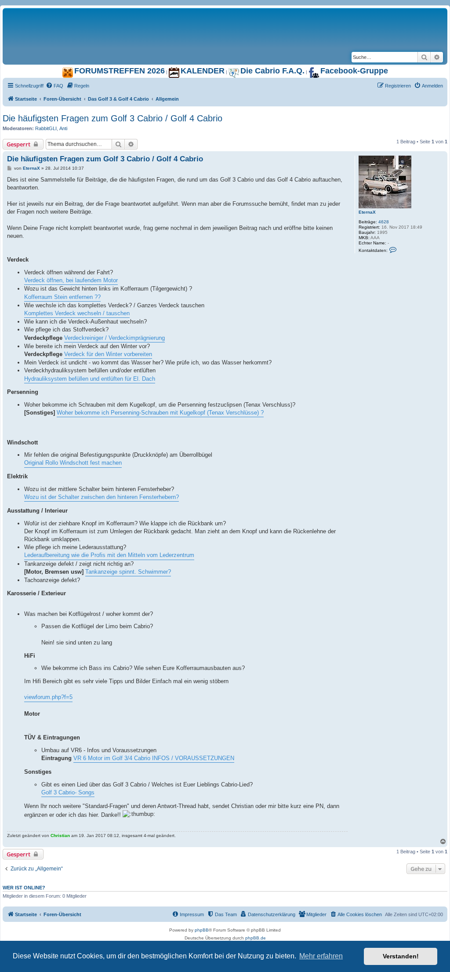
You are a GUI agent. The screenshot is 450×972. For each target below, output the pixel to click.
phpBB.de (255, 938)
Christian (60, 835)
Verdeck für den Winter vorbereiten (108, 354)
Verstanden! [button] (401, 956)
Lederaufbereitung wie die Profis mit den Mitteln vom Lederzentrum (109, 555)
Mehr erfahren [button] (321, 956)
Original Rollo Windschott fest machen (73, 462)
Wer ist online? (24, 887)
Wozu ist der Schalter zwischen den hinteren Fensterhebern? (101, 497)
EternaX (367, 212)
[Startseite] (112, 17)
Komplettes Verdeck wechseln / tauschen (77, 313)
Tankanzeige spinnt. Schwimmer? (128, 571)
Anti (63, 128)
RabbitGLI (46, 128)
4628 (383, 221)
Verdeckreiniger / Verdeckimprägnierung (114, 338)
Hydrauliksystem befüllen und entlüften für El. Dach (89, 378)
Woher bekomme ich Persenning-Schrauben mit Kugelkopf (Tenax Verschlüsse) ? (160, 412)
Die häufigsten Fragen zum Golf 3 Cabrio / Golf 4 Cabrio (112, 118)
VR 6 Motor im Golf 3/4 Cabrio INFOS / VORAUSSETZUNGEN (153, 758)
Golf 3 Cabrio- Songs (67, 792)
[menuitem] (54, 85)
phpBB (202, 930)
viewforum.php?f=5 (48, 697)
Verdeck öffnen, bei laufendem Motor (71, 280)
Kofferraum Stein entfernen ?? (62, 297)
